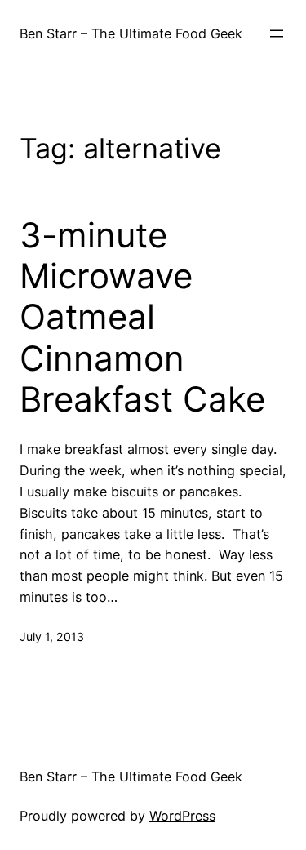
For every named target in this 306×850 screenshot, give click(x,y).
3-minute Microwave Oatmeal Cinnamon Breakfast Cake (142, 318)
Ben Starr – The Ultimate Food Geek (131, 33)
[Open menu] (276, 33)
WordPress (182, 816)
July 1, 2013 (52, 636)
